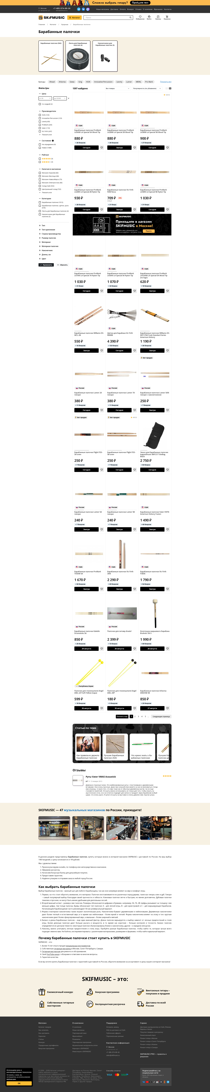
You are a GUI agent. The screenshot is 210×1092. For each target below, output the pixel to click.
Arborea (62, 82)
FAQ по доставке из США (115, 1030)
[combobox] (108, 18)
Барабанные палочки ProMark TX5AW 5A (87, 573)
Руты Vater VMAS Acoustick (101, 776)
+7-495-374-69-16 (61, 8)
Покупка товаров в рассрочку (151, 1032)
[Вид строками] (166, 88)
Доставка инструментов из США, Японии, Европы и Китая (155, 1028)
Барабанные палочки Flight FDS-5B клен (121, 453)
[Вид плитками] (170, 88)
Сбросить (64, 265)
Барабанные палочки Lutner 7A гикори (121, 394)
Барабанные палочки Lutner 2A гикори (88, 394)
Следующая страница (161, 716)
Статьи (41, 1039)
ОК (19, 1083)
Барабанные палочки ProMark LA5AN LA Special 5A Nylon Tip (120, 274)
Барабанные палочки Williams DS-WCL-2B (89, 334)
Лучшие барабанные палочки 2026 (114, 756)
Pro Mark (149, 82)
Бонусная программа (46, 1048)
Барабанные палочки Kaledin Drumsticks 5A (87, 632)
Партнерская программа (81, 1042)
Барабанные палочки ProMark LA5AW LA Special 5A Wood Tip (87, 131)
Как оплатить (43, 1030)
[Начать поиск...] (130, 17)
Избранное (140, 19)
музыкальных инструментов (78, 946)
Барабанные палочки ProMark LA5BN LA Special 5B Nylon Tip (153, 191)
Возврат (130, 9)
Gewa (72, 82)
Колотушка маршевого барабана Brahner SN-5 (154, 632)
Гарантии (41, 1036)
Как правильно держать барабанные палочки (88, 756)
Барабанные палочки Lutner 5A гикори (88, 513)
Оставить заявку (112, 1027)
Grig (80, 82)
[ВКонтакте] (83, 9)
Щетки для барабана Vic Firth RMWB (120, 334)
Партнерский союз (79, 1033)
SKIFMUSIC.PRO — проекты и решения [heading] (153, 1055)
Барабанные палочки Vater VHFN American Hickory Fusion (154, 513)
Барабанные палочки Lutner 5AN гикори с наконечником (154, 394)
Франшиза (158, 9)
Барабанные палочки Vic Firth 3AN (120, 573)
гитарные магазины (62, 948)
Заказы (158, 19)
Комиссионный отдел (148, 1035)
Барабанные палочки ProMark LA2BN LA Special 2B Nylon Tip (87, 191)
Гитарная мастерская (51, 951)
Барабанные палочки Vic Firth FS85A (153, 573)
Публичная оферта (113, 1033)
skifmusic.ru (48, 1072)
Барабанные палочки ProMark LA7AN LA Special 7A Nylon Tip (87, 274)
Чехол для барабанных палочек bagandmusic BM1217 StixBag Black (154, 454)
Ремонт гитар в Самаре (149, 1047)
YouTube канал (53, 954)
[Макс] (88, 9)
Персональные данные (115, 1036)
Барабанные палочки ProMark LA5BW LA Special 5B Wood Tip (153, 131)
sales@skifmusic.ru (61, 10)
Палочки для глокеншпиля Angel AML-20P (121, 692)
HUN (88, 82)
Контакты (168, 9)
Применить (47, 265)
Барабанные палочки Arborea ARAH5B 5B (153, 692)
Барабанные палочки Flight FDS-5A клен (88, 453)
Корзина (167, 19)
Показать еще (122, 716)
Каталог (76, 17)
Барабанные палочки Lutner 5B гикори (121, 513)
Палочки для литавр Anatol (119, 631)
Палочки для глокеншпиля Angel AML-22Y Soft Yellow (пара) (88, 692)
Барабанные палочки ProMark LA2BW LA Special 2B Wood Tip (120, 131)
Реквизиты (76, 1039)
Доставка (114, 9)
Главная (41, 24)
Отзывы (138, 9)
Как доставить (43, 1033)
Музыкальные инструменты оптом (85, 1045)
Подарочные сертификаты (48, 1045)
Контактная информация (117, 1043)
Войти (149, 19)
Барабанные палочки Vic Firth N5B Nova (120, 191)
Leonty (119, 82)
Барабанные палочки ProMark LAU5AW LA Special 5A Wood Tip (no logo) (153, 275)
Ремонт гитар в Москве (148, 1038)
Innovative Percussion (103, 82)
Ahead (52, 82)
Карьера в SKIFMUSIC (80, 1048)
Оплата (123, 9)
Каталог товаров (44, 1027)
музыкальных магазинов (84, 810)
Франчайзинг (77, 1036)
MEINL (138, 82)
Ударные (64, 24)
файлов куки (11, 1079)
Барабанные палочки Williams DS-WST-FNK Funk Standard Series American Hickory (155, 335)
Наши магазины (102, 9)
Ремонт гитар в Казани (148, 1044)
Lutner (129, 82)
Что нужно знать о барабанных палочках (141, 756)
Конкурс (41, 1042)
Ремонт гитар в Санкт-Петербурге (153, 1041)
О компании (147, 9)
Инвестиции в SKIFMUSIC (81, 1051)
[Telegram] (78, 9)
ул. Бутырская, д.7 (44, 10)
